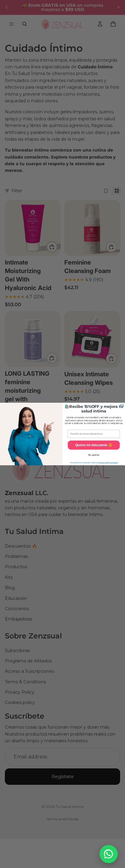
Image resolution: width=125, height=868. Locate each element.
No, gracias (93, 455)
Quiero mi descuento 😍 (93, 445)
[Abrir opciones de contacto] (109, 854)
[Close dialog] (122, 405)
